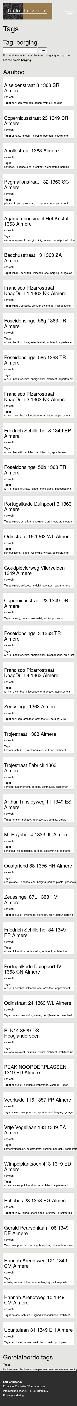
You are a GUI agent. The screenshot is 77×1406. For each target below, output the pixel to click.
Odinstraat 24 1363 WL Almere (37, 1002)
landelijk (26, 135)
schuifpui (58, 240)
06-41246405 (40, 1391)
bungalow (66, 273)
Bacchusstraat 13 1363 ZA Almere (33, 257)
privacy (16, 135)
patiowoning (51, 851)
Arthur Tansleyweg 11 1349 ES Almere (37, 804)
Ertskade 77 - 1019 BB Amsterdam (24, 1386)
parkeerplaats (55, 882)
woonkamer (61, 1369)
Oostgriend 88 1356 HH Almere (38, 865)
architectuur (52, 167)
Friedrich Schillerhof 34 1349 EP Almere (35, 932)
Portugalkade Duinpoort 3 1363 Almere (37, 506)
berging (58, 103)
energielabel (38, 342)
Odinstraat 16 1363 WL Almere (37, 536)
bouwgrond (61, 135)
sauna (59, 618)
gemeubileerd (12, 552)
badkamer (62, 787)
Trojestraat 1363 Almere (30, 733)
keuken (7, 1369)
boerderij (48, 135)
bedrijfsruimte (21, 342)
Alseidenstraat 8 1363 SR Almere (31, 87)
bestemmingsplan (14, 1149)
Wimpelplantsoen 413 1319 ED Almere (37, 1166)
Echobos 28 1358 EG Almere (35, 1200)
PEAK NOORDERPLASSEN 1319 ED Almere (35, 1069)
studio (62, 819)
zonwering (42, 1085)
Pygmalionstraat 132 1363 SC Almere (36, 184)
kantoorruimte (35, 750)
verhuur (47, 103)
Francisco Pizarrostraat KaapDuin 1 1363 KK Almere (35, 290)
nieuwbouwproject (14, 240)
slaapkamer (40, 1369)
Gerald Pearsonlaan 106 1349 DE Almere (36, 1230)
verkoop (28, 103)
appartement (60, 203)
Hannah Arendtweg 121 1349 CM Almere (35, 1263)
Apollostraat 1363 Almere (31, 150)
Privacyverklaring (13, 1395)
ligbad (34, 488)
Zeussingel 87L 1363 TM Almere (31, 899)
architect (38, 167)
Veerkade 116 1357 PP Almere (37, 1099)
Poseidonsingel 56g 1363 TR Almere (35, 323)
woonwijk (36, 552)
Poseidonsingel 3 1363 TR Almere (32, 635)
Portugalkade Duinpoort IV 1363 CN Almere (32, 968)
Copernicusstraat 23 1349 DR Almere (36, 120)
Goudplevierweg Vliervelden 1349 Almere (34, 570)
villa (63, 719)
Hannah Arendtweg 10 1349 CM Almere (34, 1299)
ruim (15, 1369)
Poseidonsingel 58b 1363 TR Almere (35, 469)
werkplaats (39, 1342)
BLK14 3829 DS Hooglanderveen (22, 1032)
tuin (50, 1369)
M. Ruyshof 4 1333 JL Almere (36, 834)
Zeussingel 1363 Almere (30, 706)
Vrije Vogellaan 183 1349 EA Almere (35, 1129)
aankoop (17, 103)
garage (69, 1112)
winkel (47, 240)
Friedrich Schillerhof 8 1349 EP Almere (37, 433)
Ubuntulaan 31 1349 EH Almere (38, 1329)
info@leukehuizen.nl (15, 1391)
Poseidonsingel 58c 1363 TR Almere (35, 359)
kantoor (8, 750)
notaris (26, 552)
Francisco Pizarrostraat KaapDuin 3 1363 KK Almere (35, 396)
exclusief (36, 618)
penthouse (48, 787)
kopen (38, 103)
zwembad (28, 203)
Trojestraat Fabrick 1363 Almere (30, 767)
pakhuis (31, 1052)
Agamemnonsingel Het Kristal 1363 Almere (36, 221)
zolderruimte (34, 1149)
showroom (39, 521)
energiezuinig (34, 240)
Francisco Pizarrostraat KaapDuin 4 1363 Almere (31, 672)
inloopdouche (23, 167)
